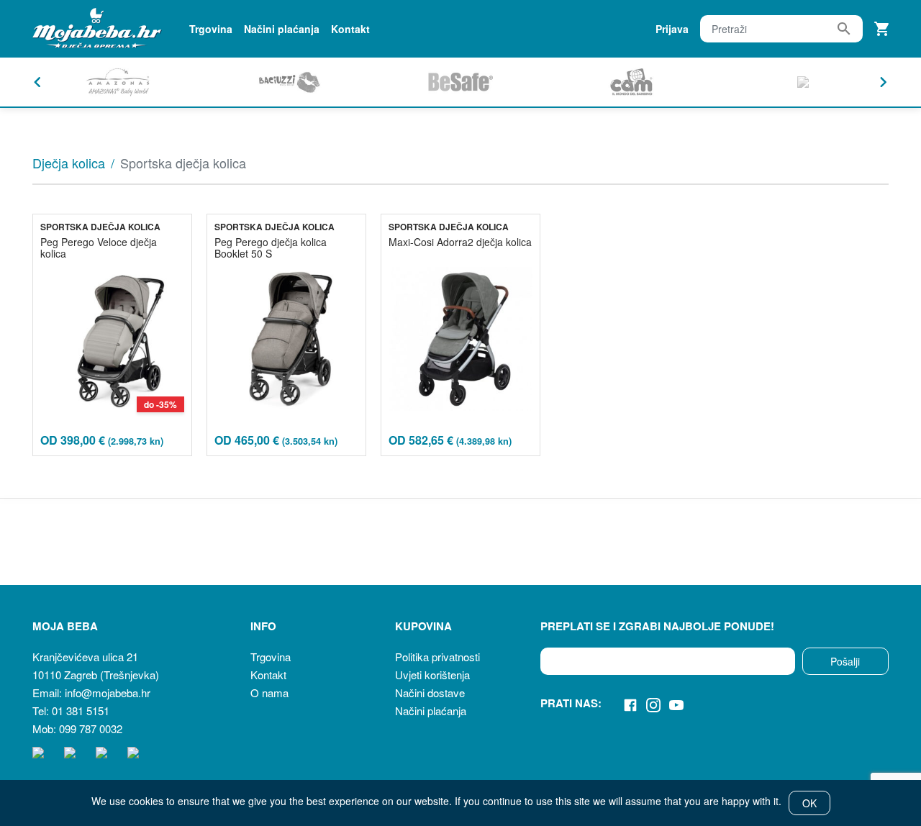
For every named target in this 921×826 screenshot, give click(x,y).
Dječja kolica (68, 162)
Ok (809, 803)
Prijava (672, 29)
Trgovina (210, 29)
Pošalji (845, 661)
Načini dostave (430, 692)
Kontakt (350, 29)
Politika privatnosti (437, 656)
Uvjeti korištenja (432, 674)
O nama (269, 692)
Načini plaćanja (281, 29)
